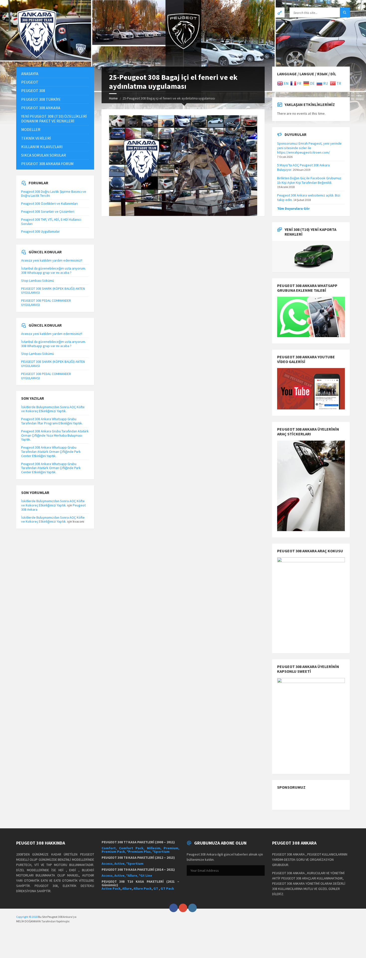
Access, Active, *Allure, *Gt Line (127, 875)
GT (156, 888)
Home (113, 98)
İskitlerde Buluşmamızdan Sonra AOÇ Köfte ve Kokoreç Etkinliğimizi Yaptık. (53, 409)
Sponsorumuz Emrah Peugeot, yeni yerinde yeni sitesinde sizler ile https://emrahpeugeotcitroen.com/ (309, 148)
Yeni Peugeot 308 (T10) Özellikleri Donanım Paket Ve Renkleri (54, 118)
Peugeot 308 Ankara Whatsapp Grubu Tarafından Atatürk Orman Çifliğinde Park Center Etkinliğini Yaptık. (51, 451)
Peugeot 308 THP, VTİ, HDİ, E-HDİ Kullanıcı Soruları (51, 221)
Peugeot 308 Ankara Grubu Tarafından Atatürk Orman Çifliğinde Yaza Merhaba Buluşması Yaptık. (55, 435)
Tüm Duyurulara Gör (293, 208)
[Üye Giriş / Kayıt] (280, 12)
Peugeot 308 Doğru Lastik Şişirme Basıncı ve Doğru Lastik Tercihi (53, 193)
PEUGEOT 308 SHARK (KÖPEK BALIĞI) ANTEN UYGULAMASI (53, 290)
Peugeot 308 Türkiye (41, 99)
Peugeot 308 (33, 90)
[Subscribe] (259, 870)
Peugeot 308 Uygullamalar (40, 231)
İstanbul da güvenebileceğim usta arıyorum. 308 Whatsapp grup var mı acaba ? (53, 270)
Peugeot (29, 82)
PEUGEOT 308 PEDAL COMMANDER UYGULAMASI (46, 302)
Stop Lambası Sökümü (37, 280)
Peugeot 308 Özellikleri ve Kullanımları (49, 203)
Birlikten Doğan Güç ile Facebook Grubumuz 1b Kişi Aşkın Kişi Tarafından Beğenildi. (309, 180)
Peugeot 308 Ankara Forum (47, 163)
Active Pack (111, 888)
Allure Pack (142, 888)
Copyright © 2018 (27, 917)
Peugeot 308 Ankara (40, 107)
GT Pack (167, 888)
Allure (127, 888)
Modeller (30, 129)
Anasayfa (29, 73)
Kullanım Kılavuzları (42, 146)
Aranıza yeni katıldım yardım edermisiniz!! (51, 260)
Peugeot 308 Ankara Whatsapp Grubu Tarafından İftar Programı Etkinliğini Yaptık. (52, 421)
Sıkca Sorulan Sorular (43, 155)
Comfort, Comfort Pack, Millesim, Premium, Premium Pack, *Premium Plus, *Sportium (141, 850)
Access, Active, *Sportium (122, 863)
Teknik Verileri (36, 138)
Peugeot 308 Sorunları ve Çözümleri (47, 211)
